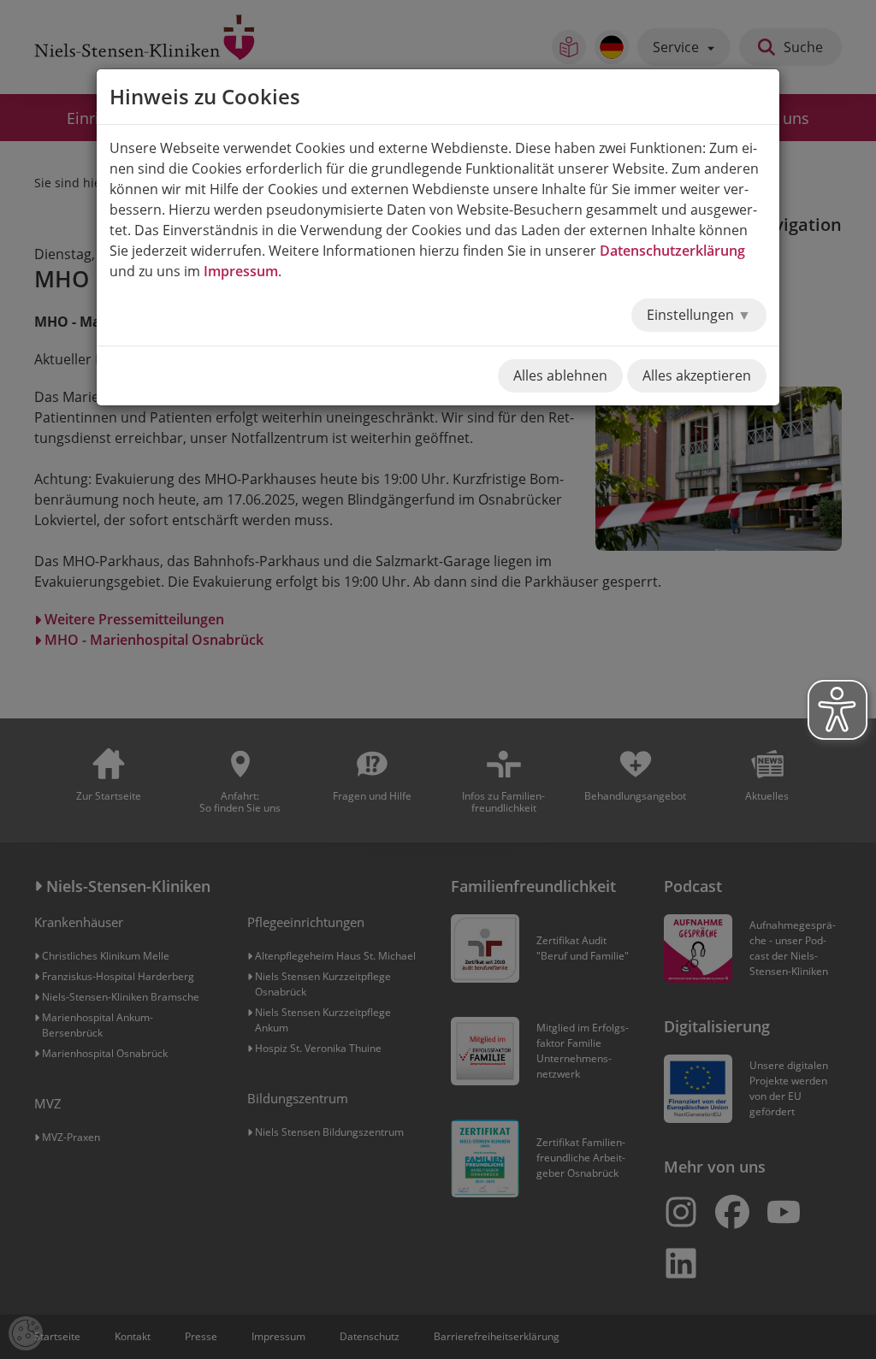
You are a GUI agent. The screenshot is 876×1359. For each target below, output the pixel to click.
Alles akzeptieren (696, 375)
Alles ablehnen (560, 375)
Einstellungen (692, 314)
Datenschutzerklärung (672, 250)
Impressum (241, 271)
